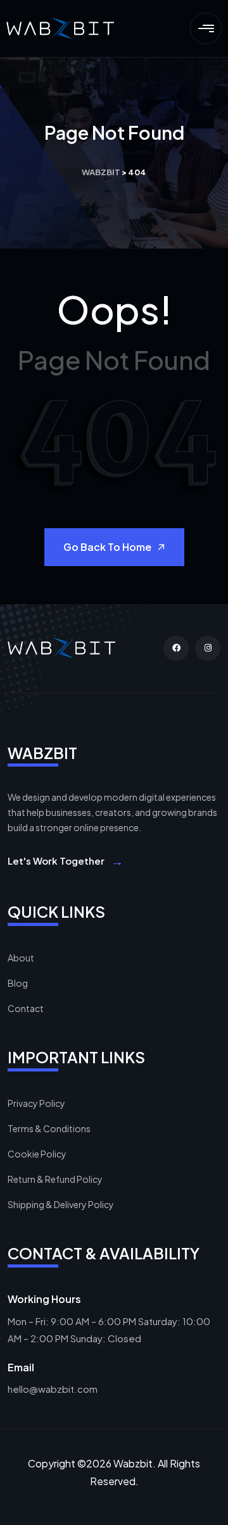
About (21, 957)
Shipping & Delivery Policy (61, 1204)
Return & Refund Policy (55, 1179)
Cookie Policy (37, 1153)
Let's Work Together (66, 860)
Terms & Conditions (49, 1128)
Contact (26, 1008)
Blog (18, 983)
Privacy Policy (36, 1103)
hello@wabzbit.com (53, 1389)
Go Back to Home (107, 546)
